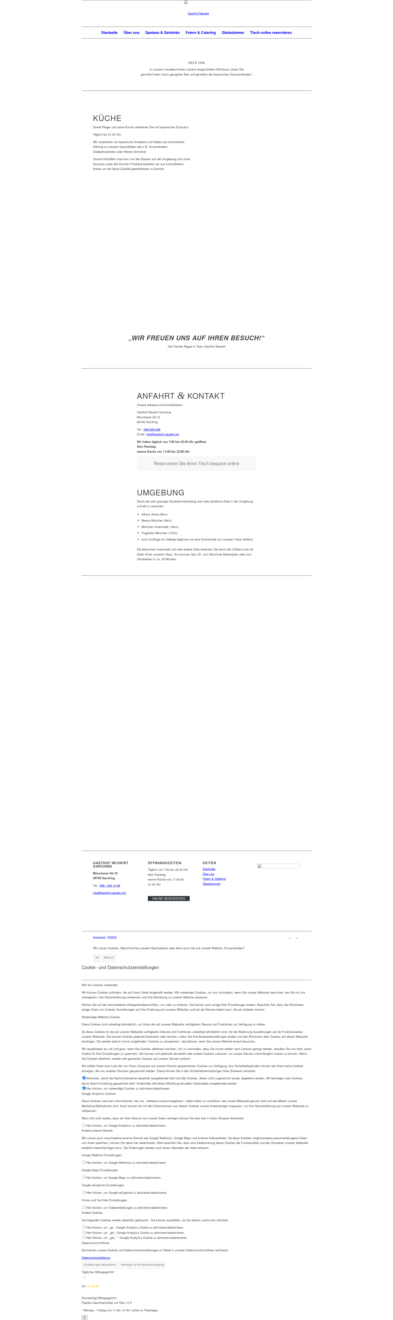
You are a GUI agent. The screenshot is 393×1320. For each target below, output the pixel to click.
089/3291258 (152, 429)
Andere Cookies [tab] (92, 1212)
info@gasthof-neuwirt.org (162, 434)
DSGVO (112, 937)
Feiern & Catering (214, 878)
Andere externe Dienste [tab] (97, 1130)
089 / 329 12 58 (110, 885)
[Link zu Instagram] (296, 937)
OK (97, 957)
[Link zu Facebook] (289, 937)
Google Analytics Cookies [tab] (99, 1093)
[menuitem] (109, 32)
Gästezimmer (211, 883)
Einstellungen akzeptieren (100, 1264)
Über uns (208, 874)
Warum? (109, 957)
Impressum (99, 937)
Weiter (180, 254)
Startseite (209, 869)
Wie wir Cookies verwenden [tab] (100, 985)
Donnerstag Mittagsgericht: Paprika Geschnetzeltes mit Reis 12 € (120, 1293)
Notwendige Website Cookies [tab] (101, 1017)
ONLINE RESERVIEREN (168, 898)
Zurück (103, 254)
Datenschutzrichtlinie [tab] (95, 1243)
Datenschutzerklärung (96, 1257)
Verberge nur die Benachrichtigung (142, 1264)
